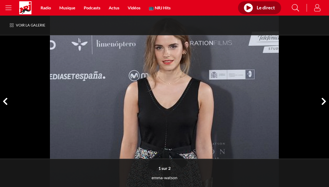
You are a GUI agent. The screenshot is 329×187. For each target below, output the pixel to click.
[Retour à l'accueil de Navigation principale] (25, 7)
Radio (46, 7)
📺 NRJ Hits (160, 7)
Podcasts (92, 7)
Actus (114, 7)
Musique (67, 7)
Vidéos (134, 7)
